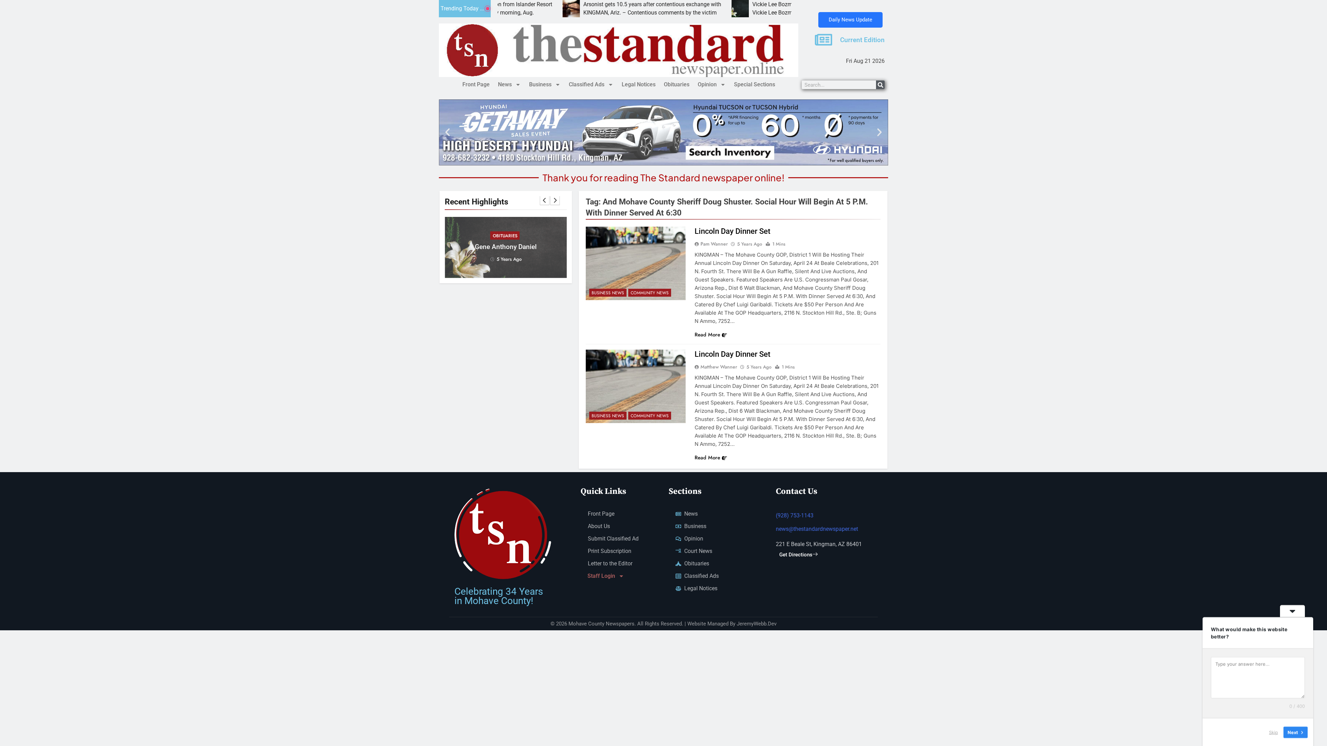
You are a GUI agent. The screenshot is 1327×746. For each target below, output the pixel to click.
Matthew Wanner (718, 366)
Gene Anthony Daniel (506, 247)
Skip (1273, 732)
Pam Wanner (714, 243)
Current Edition (862, 40)
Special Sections (754, 84)
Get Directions (795, 555)
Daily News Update (850, 20)
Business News (608, 293)
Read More (707, 334)
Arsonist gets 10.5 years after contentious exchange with (592, 4)
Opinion (707, 84)
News (505, 84)
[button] (447, 132)
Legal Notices (639, 84)
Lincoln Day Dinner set (732, 231)
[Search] (880, 84)
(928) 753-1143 (794, 515)
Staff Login (601, 576)
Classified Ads (586, 84)
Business (540, 84)
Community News (650, 293)
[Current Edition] (823, 39)
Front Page (476, 84)
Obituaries (676, 84)
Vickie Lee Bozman (716, 4)
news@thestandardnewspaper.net (817, 529)
